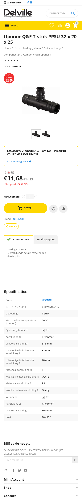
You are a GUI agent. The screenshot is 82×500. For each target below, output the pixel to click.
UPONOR (47, 300)
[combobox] (62, 13)
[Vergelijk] (63, 209)
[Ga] (75, 460)
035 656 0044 (13, 2)
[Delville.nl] (18, 13)
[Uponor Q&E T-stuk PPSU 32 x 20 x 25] (41, 100)
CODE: (7, 66)
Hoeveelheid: (12, 196)
